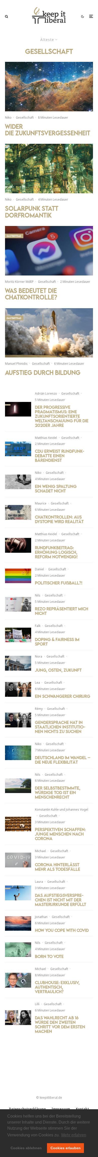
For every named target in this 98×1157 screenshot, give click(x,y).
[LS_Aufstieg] (18, 893)
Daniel (39, 569)
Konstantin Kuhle (47, 809)
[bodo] (18, 980)
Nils (37, 595)
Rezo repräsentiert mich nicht (61, 611)
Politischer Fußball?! (58, 583)
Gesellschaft (25, 117)
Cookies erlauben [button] (66, 1148)
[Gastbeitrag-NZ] (18, 663)
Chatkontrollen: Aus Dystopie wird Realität (59, 519)
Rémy (39, 709)
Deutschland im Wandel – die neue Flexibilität (62, 759)
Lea (37, 682)
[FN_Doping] (18, 635)
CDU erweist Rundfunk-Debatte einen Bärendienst (59, 455)
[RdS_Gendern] (18, 720)
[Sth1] (18, 785)
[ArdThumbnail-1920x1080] (18, 449)
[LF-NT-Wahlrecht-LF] (18, 1017)
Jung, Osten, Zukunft (58, 670)
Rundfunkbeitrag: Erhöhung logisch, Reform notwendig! (56, 552)
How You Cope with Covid (62, 930)
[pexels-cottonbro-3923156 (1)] (18, 860)
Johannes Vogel (77, 809)
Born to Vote (49, 956)
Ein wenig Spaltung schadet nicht (56, 488)
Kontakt (82, 1109)
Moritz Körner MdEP (19, 282)
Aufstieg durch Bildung (42, 372)
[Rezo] (18, 604)
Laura (39, 882)
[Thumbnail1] (18, 753)
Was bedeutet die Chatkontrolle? (31, 294)
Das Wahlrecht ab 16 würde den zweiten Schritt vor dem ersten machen (60, 1024)
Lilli (37, 1004)
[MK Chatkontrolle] (49, 250)
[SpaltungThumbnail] (18, 482)
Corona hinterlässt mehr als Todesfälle (57, 866)
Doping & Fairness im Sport (57, 641)
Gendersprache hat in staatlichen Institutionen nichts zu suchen (60, 727)
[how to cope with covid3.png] (18, 923)
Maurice (40, 503)
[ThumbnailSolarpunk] (49, 168)
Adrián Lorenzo (46, 393)
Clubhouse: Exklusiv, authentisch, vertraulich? (57, 987)
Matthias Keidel (46, 438)
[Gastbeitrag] (49, 333)
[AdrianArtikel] (18, 409)
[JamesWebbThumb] (49, 86)
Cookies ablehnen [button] (26, 1148)
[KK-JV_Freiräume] (18, 824)
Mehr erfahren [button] (73, 1135)
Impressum (61, 1109)
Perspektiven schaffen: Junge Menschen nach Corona (60, 834)
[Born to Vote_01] (18, 949)
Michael (40, 851)
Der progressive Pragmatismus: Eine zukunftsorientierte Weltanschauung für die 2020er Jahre (61, 416)
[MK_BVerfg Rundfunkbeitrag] (18, 545)
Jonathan (41, 917)
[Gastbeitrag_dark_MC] (18, 512)
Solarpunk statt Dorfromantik (31, 211)
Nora (38, 656)
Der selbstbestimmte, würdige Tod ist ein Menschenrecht (57, 792)
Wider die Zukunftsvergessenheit (47, 129)
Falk (37, 626)
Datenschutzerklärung (27, 1109)
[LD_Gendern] (18, 689)
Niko (8, 117)
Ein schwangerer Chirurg (62, 696)
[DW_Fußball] (18, 576)
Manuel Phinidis (16, 363)
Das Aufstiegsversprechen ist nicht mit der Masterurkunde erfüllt (60, 900)
